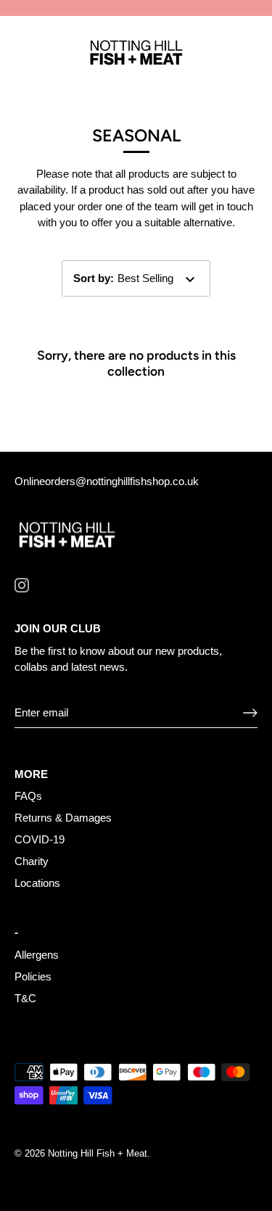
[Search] (216, 56)
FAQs (28, 796)
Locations (37, 883)
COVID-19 (40, 839)
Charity (32, 861)
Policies (33, 976)
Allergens (37, 954)
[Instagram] (22, 584)
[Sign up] (250, 713)
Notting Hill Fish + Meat (97, 1153)
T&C (25, 998)
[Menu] (23, 54)
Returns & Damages (63, 817)
